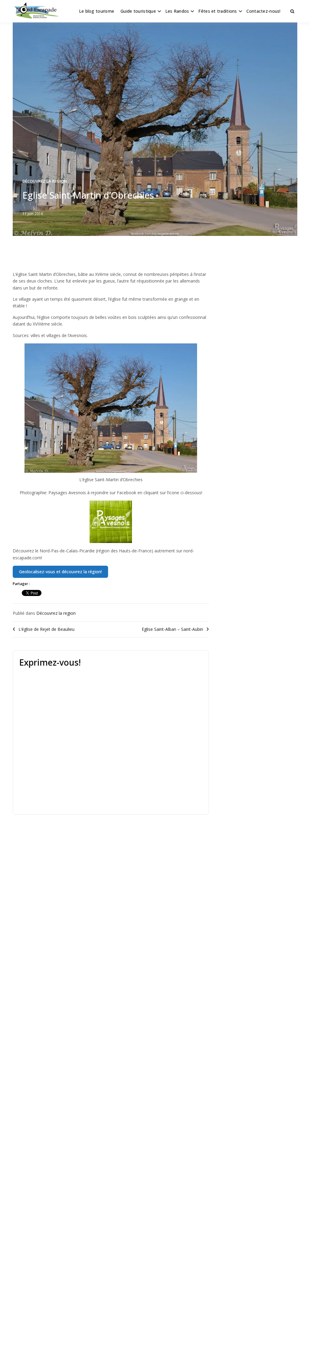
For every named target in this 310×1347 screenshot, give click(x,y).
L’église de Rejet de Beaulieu (46, 629)
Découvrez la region (44, 181)
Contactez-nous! (263, 11)
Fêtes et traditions (217, 11)
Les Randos (177, 11)
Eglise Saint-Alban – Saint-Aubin (172, 629)
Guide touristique (138, 11)
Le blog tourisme (96, 11)
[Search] (292, 11)
